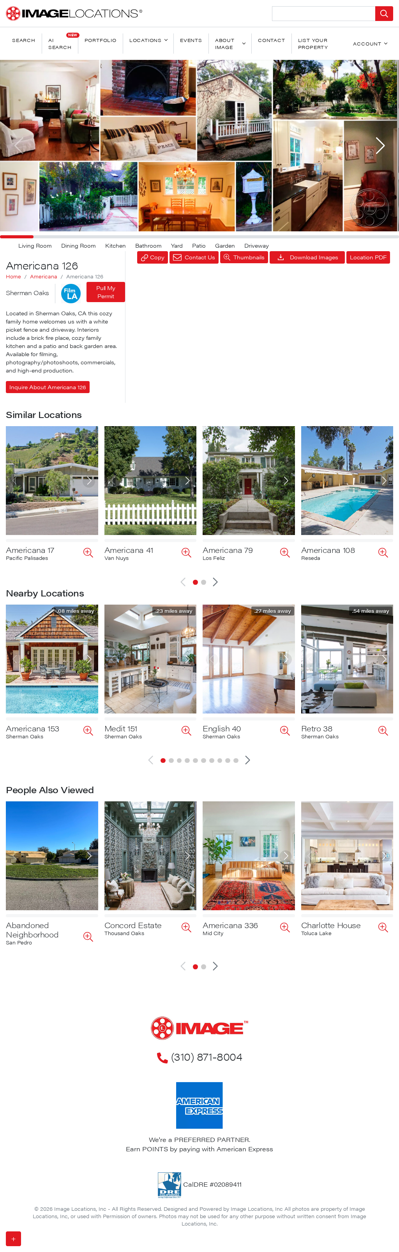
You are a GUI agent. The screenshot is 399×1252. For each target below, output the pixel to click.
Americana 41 (128, 549)
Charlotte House (331, 924)
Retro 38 (317, 728)
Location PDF (368, 257)
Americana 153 (32, 728)
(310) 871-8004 (206, 1056)
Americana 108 (328, 549)
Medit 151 (120, 728)
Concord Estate (133, 924)
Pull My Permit (105, 292)
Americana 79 (227, 549)
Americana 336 (230, 924)
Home (13, 276)
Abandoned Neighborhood (32, 929)
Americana (43, 276)
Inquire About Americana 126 (47, 387)
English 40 (222, 728)
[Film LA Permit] (71, 293)
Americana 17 (30, 549)
